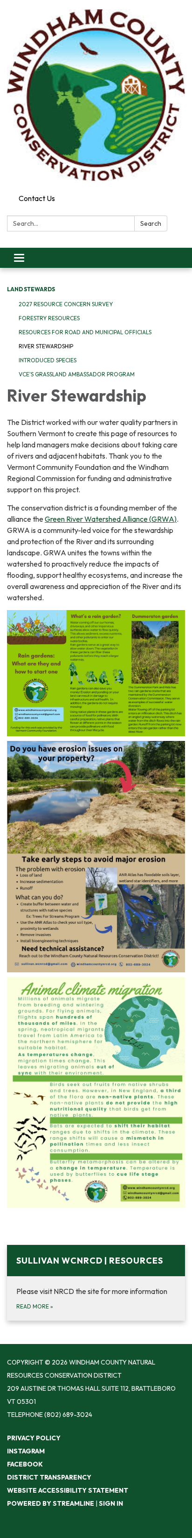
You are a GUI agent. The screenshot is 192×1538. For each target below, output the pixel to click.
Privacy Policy (34, 1438)
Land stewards (31, 289)
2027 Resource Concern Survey (66, 304)
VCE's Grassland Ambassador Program (77, 374)
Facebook (25, 1464)
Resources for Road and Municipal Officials (85, 332)
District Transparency (49, 1477)
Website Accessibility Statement (67, 1490)
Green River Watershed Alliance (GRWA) (111, 519)
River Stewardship (46, 346)
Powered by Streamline (50, 1503)
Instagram (26, 1451)
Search (150, 223)
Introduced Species (47, 360)
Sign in (111, 1503)
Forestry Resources (49, 318)
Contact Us (37, 198)
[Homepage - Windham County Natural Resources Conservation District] (96, 95)
